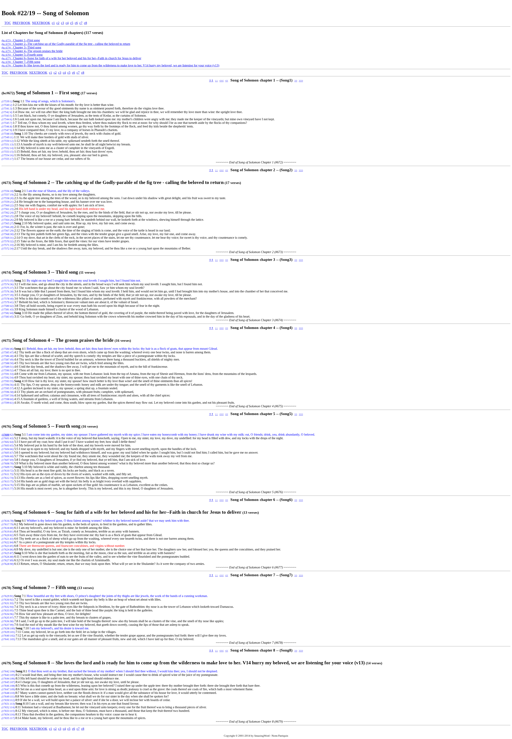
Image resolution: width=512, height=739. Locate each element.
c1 (53, 23)
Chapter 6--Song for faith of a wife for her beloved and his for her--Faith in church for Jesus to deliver (71, 58)
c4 (67, 23)
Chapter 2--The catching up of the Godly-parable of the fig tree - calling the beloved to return (66, 44)
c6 (76, 23)
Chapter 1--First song (21, 40)
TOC (7, 23)
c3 (62, 23)
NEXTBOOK (41, 23)
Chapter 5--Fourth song (22, 54)
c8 (85, 23)
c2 (57, 23)
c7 (80, 23)
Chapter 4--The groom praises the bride (32, 51)
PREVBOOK (21, 23)
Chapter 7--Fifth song (21, 62)
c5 (71, 23)
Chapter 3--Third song (21, 47)
